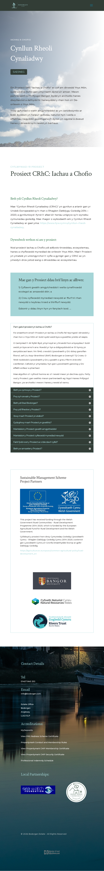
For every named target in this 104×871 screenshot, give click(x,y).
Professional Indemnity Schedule (37, 760)
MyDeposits (27, 730)
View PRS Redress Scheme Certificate (39, 736)
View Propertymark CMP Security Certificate (42, 754)
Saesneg (19, 71)
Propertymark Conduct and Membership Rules (44, 742)
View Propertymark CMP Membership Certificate (45, 748)
